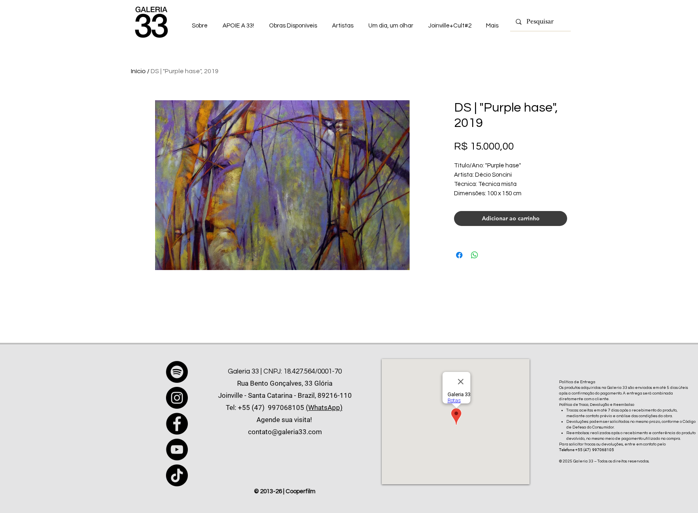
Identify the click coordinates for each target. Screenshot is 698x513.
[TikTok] (177, 475)
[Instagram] (177, 398)
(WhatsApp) (324, 407)
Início (138, 71)
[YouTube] (177, 449)
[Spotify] (177, 372)
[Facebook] (177, 424)
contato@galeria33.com (285, 432)
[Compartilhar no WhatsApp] (474, 255)
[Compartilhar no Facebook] (459, 255)
